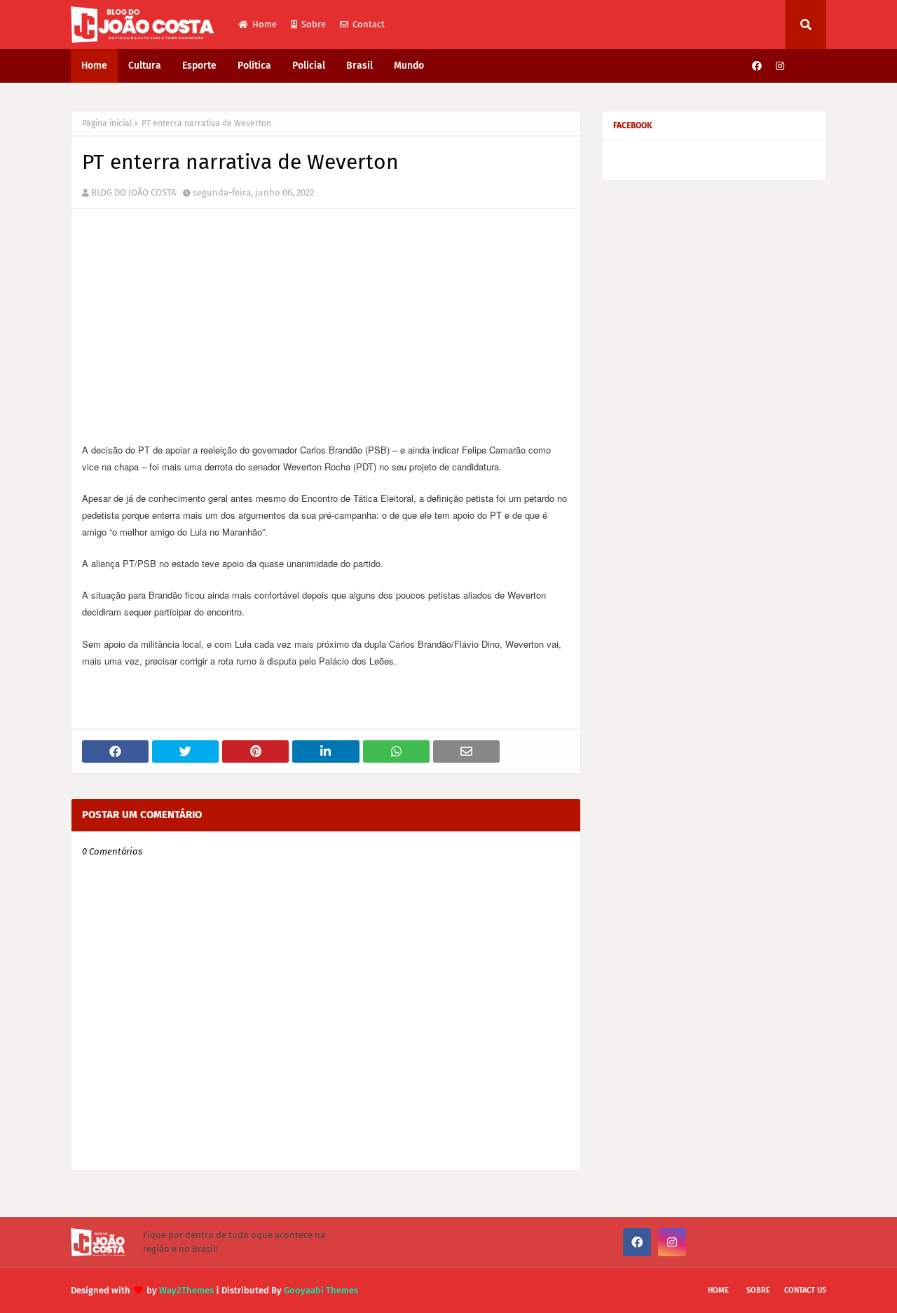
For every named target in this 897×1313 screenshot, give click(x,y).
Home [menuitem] (94, 66)
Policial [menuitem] (308, 66)
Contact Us (805, 1290)
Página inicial (107, 123)
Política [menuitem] (254, 66)
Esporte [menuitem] (199, 66)
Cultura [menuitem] (144, 66)
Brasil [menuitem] (359, 66)
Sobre (313, 24)
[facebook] (756, 66)
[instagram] (780, 66)
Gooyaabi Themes (321, 1290)
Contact (368, 24)
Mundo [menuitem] (409, 66)
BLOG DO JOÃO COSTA (133, 192)
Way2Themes (186, 1290)
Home (264, 24)
